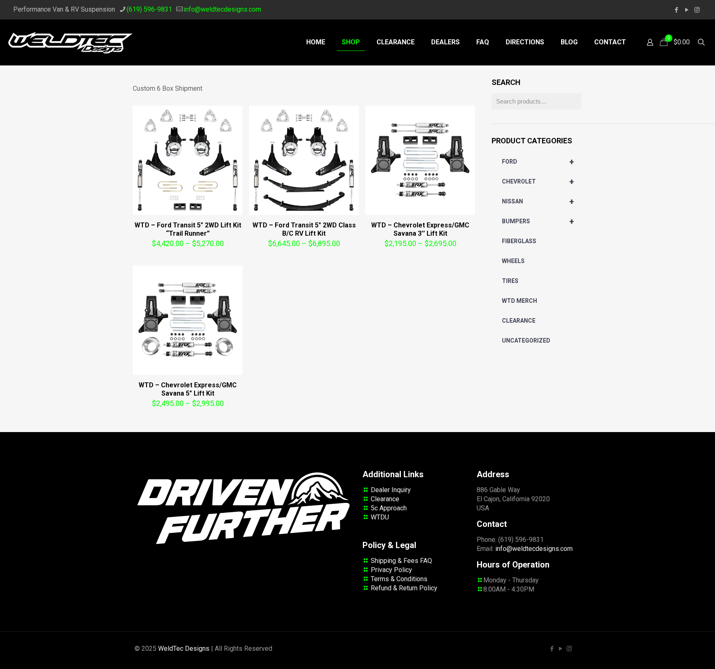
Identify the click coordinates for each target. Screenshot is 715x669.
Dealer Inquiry (391, 490)
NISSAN (538, 201)
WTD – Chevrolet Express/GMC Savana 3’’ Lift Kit (420, 229)
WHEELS (513, 261)
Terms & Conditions (399, 579)
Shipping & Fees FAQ (401, 561)
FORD (538, 162)
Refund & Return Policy (404, 588)
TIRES (510, 281)
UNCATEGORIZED (526, 340)
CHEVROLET (538, 181)
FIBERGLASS (519, 241)
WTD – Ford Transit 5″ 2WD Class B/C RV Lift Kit (304, 229)
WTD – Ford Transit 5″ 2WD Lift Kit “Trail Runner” (187, 229)
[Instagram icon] (697, 10)
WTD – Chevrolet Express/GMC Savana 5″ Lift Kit (188, 389)
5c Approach (389, 508)
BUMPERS (538, 221)
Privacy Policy (391, 570)
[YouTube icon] (687, 10)
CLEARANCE (518, 320)
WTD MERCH (519, 300)
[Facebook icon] (676, 10)
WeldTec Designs (183, 648)
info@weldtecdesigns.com (222, 9)
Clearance (385, 499)
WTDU (380, 517)
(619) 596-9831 (149, 9)
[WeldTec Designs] (70, 42)
